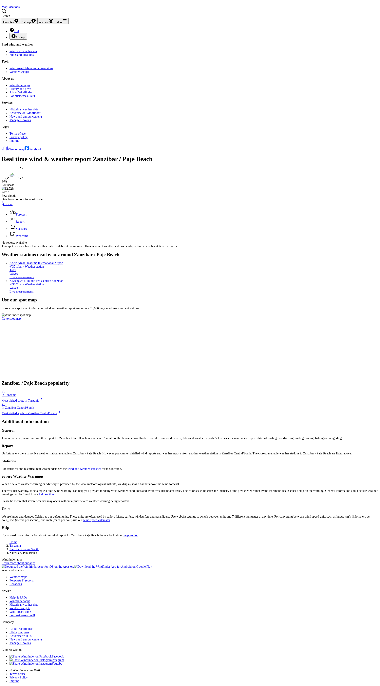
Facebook (35, 149)
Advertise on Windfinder (25, 113)
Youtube (57, 663)
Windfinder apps (20, 85)
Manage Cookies (20, 120)
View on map (16, 149)
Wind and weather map (24, 51)
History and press (20, 88)
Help (17, 31)
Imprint (14, 140)
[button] (190, 13)
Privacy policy (19, 137)
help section (46, 494)
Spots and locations (22, 54)
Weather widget (19, 71)
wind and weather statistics (84, 468)
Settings (20, 37)
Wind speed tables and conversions (31, 68)
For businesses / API (22, 96)
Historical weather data (24, 109)
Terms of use (18, 133)
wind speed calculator (96, 520)
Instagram (58, 660)
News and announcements (26, 116)
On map (8, 204)
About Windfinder (21, 92)
